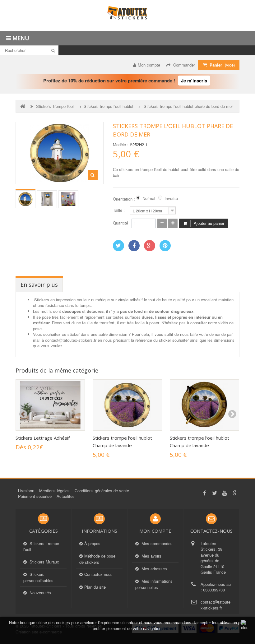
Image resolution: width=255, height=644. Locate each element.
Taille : (119, 210)
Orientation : (124, 199)
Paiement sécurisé (35, 496)
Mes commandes (156, 543)
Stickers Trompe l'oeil (55, 106)
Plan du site (95, 587)
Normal (148, 198)
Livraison (26, 490)
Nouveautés (39, 592)
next (232, 414)
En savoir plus (39, 284)
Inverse (171, 198)
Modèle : (120, 144)
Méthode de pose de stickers (97, 559)
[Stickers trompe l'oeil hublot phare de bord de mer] (25, 199)
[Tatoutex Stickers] (127, 15)
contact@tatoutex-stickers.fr (215, 605)
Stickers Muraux (43, 562)
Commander (183, 65)
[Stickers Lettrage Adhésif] (50, 405)
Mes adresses (153, 569)
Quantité (120, 223)
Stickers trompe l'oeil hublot (108, 106)
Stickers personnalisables (38, 577)
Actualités (66, 496)
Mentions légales (54, 490)
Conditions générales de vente (102, 490)
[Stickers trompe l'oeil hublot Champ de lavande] (127, 405)
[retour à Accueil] (23, 106)
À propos (92, 543)
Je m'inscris (194, 80)
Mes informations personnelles (154, 584)
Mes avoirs (150, 556)
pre (23, 414)
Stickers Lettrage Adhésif (43, 438)
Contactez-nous (98, 574)
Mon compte (149, 65)
